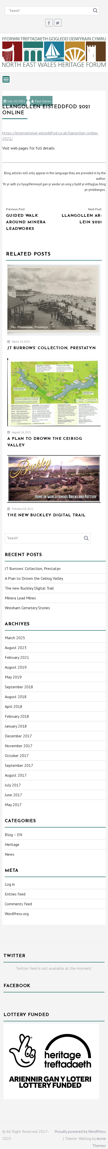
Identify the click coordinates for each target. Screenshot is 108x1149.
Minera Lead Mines (20, 597)
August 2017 (16, 775)
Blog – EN (13, 834)
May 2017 (13, 804)
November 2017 (18, 745)
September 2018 (19, 686)
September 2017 (19, 765)
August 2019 (16, 667)
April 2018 (13, 706)
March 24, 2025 (20, 341)
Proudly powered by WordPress (80, 1131)
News (9, 854)
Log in (10, 884)
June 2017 (13, 794)
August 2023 (16, 647)
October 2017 (17, 755)
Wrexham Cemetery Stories (27, 607)
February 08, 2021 (22, 509)
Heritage (12, 844)
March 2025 (15, 637)
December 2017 (18, 735)
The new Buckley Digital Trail (29, 588)
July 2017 (13, 784)
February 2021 (17, 657)
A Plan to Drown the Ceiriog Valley (34, 578)
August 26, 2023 (21, 432)
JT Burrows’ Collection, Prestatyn (33, 568)
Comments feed (18, 903)
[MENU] (6, 79)
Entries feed (15, 893)
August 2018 (16, 696)
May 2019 (13, 676)
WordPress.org (17, 913)
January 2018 (16, 726)
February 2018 (17, 716)
